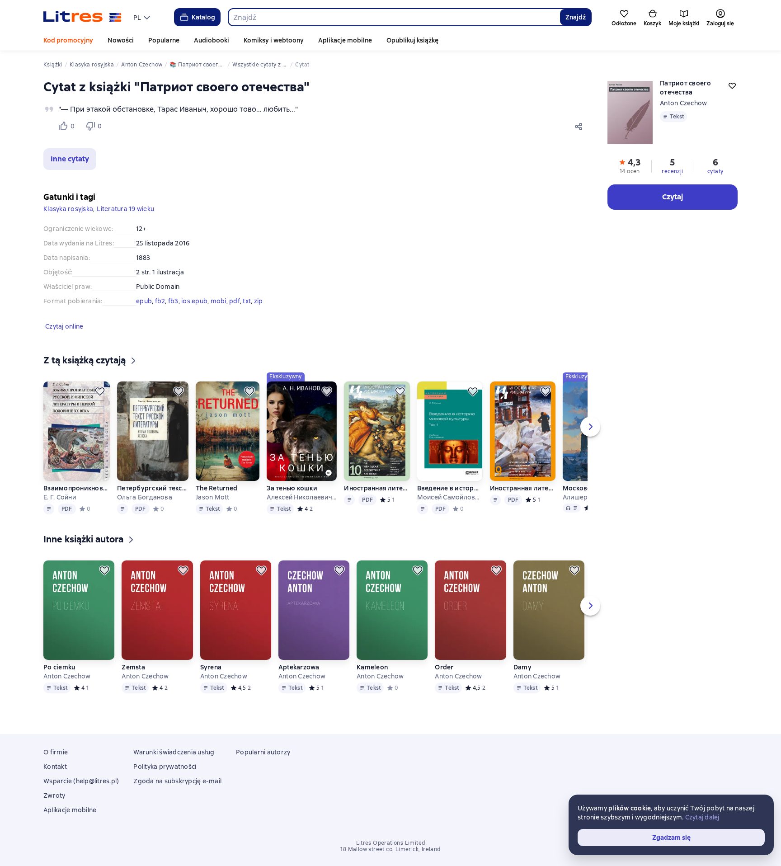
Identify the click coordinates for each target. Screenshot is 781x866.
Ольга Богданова (144, 497)
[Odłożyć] (100, 391)
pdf (234, 301)
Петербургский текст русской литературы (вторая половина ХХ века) (152, 488)
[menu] (143, 17)
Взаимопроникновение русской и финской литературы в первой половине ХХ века (76, 488)
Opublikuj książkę (412, 40)
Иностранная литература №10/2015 (376, 488)
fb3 (173, 301)
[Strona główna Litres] (82, 17)
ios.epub (194, 301)
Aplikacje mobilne (345, 40)
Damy (522, 667)
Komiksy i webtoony (274, 40)
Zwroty (54, 795)
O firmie (55, 752)
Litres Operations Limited (390, 843)
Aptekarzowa (299, 667)
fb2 (160, 301)
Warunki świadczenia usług (173, 752)
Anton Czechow (683, 103)
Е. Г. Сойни (59, 497)
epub (144, 301)
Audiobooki (211, 40)
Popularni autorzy (263, 752)
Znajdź (575, 17)
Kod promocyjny (68, 40)
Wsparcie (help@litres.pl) (81, 781)
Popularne (163, 40)
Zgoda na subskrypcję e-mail (177, 781)
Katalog (203, 17)
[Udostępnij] (580, 126)
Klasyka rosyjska (68, 209)
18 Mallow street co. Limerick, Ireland (390, 849)
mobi (218, 301)
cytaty (715, 171)
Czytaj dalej (702, 817)
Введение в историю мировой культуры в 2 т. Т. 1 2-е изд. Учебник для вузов (450, 488)
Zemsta (133, 667)
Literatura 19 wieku (125, 209)
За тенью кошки (292, 488)
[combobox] (394, 17)
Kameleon (372, 667)
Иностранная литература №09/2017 (522, 488)
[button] (69, 159)
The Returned (216, 488)
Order (444, 667)
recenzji (672, 171)
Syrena (211, 667)
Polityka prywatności (164, 766)
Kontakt (55, 766)
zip (258, 301)
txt (247, 301)
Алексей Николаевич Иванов (301, 497)
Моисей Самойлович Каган (450, 497)
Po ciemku (59, 667)
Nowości (121, 40)
